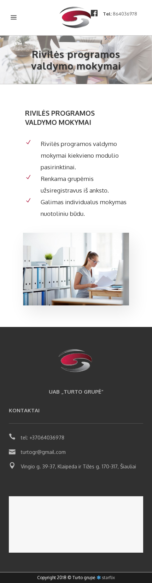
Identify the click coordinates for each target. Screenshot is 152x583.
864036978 (125, 14)
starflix (108, 577)
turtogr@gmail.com (43, 452)
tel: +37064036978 (42, 438)
